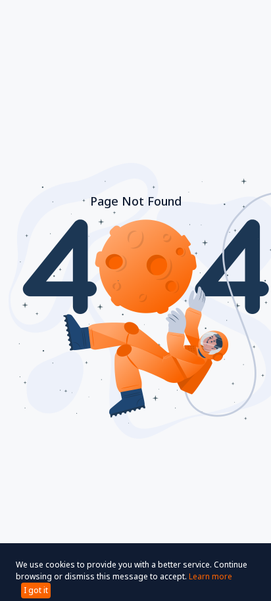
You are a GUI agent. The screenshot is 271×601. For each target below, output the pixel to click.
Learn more (210, 576)
